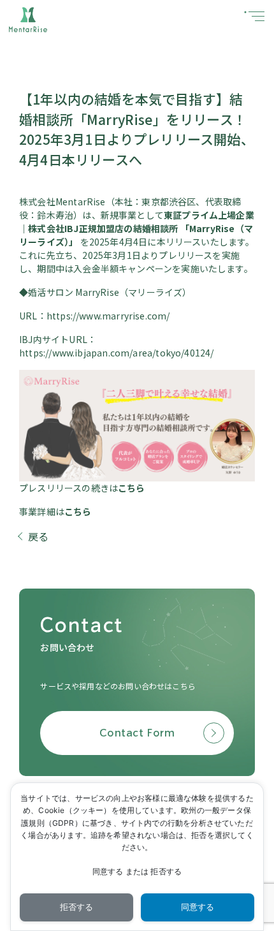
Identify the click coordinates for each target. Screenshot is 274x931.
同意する (198, 907)
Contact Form (137, 733)
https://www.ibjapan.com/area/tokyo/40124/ (116, 352)
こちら (131, 487)
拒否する (77, 907)
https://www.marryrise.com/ (108, 315)
